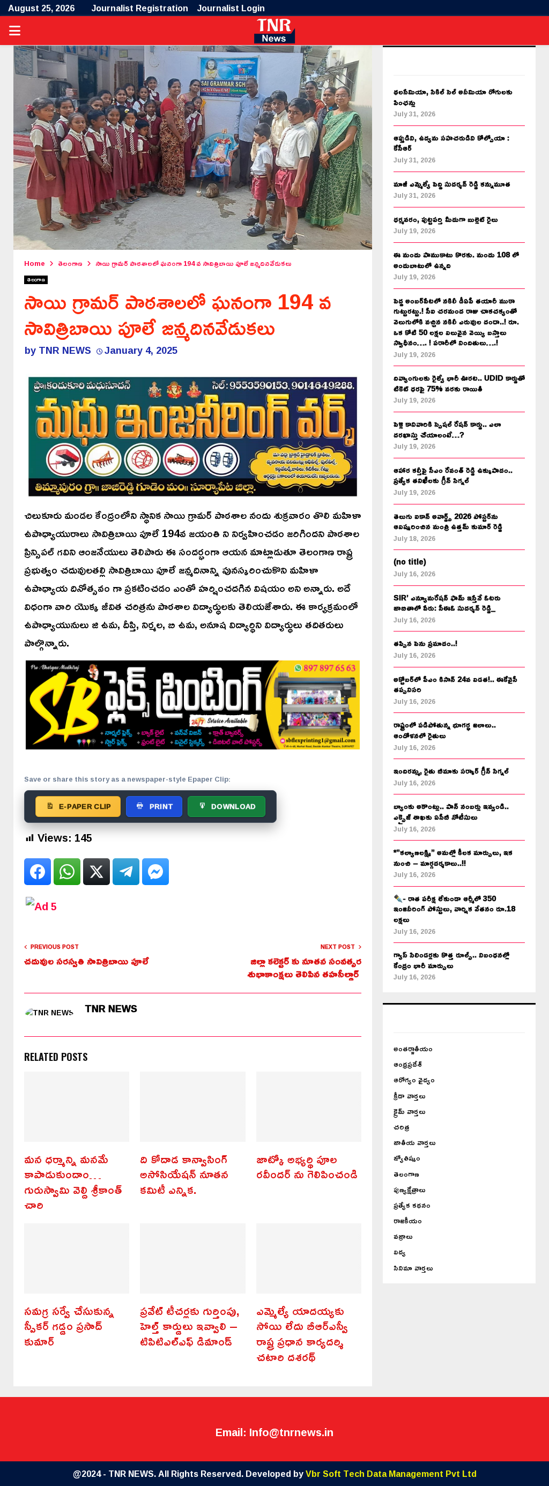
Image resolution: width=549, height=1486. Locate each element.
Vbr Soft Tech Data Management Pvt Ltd (391, 1474)
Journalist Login (231, 8)
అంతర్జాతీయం (413, 1048)
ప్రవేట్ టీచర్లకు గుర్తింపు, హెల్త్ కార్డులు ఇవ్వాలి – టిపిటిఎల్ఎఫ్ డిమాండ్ (190, 1326)
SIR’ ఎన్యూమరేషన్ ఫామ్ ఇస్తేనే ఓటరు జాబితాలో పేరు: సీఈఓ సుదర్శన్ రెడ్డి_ (447, 602)
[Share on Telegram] (126, 871)
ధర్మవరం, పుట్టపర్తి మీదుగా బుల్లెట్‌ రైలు (446, 219)
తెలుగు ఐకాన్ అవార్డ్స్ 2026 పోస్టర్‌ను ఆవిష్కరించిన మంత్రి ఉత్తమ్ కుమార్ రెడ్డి (448, 521)
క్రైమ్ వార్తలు (410, 1111)
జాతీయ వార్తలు (415, 1142)
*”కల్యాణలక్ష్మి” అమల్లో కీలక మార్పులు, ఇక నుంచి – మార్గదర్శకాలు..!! (453, 857)
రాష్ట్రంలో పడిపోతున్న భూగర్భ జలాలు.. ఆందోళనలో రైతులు (445, 729)
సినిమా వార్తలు (413, 1267)
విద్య (400, 1251)
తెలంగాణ (36, 280)
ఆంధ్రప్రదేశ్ (408, 1064)
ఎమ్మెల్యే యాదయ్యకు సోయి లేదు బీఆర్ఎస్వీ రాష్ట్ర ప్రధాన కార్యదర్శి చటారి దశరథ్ (302, 1333)
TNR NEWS (65, 350)
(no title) (410, 561)
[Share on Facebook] (37, 871)
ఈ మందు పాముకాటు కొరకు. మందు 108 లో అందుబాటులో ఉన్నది (456, 259)
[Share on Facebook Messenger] (155, 871)
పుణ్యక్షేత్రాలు (410, 1189)
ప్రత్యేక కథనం (412, 1205)
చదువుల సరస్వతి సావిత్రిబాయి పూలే (87, 961)
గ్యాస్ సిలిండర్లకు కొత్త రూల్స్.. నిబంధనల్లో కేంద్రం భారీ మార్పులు (451, 959)
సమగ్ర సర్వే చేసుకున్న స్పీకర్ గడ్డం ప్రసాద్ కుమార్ (69, 1326)
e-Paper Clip (85, 806)
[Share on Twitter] (96, 871)
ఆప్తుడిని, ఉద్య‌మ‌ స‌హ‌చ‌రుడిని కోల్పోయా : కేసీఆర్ (451, 142)
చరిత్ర (402, 1126)
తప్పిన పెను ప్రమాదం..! (425, 643)
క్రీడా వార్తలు (410, 1095)
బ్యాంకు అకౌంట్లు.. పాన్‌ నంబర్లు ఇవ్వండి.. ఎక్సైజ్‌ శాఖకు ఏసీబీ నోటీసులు (451, 811)
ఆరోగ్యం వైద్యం (414, 1079)
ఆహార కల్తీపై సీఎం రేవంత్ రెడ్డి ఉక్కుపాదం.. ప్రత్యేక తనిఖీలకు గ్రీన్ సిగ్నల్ (453, 475)
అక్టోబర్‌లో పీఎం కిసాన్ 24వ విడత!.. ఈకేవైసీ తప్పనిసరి (455, 684)
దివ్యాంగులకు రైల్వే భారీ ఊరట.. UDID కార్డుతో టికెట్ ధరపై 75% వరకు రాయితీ (459, 383)
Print (162, 806)
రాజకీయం (408, 1220)
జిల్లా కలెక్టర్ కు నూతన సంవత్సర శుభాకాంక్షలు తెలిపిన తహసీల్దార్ (304, 967)
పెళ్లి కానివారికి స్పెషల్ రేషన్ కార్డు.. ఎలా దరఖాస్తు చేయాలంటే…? (447, 429)
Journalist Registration (140, 8)
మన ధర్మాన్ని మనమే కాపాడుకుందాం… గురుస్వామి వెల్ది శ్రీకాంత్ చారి (73, 1182)
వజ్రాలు (403, 1236)
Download (233, 806)
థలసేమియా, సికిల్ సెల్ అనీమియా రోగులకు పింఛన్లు (453, 96)
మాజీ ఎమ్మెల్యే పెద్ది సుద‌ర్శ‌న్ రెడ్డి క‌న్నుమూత (452, 183)
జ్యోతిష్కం (407, 1157)
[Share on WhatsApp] (67, 871)
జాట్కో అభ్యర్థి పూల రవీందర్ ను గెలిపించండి (307, 1167)
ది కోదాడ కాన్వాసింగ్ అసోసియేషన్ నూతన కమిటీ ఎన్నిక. (184, 1174)
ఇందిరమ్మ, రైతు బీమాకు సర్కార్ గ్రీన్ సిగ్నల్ (451, 770)
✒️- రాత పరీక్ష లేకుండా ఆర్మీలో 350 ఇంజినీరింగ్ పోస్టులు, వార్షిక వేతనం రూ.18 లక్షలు (454, 908)
